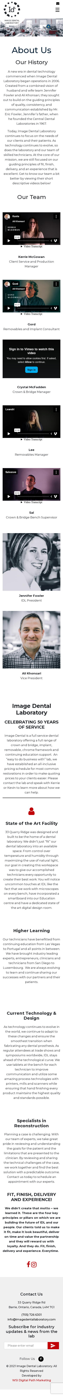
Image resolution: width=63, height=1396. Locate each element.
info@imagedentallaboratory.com (58, 4)
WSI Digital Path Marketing (31, 1380)
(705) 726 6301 (54, 4)
